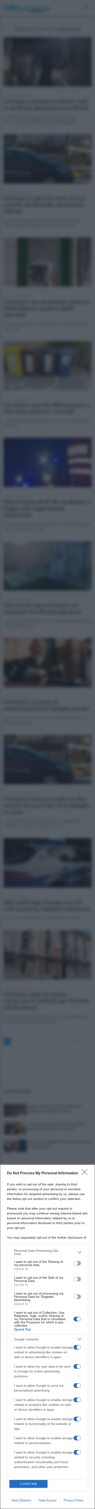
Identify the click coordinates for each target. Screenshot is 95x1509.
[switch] (77, 1263)
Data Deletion (21, 1500)
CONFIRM (28, 1484)
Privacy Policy (74, 1500)
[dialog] (47, 1336)
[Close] (86, 1173)
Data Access (47, 1500)
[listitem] (47, 1252)
